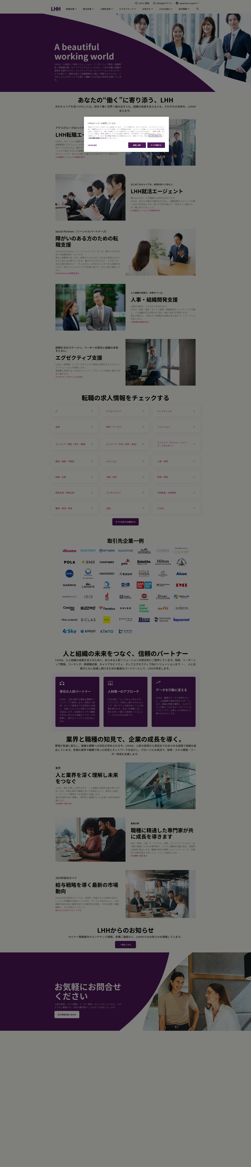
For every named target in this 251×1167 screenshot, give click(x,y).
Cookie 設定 (92, 145)
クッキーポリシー (155, 136)
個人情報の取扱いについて (98, 138)
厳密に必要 (137, 145)
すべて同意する (156, 145)
